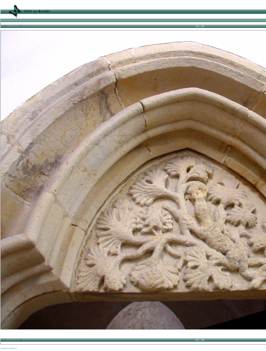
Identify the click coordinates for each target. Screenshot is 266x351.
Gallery (12, 348)
